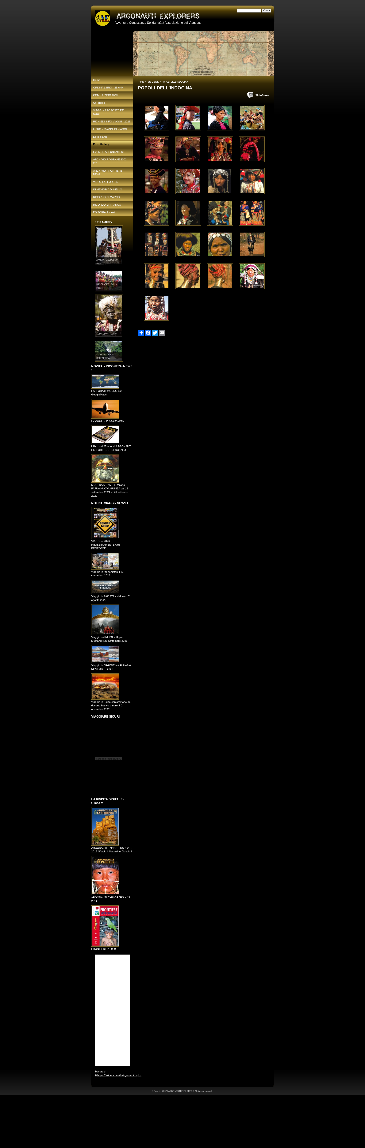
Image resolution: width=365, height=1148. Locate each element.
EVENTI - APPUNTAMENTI (109, 151)
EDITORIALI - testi (104, 212)
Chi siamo (99, 102)
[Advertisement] (114, 1121)
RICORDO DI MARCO (106, 197)
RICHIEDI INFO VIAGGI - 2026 (111, 121)
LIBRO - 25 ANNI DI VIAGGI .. (111, 129)
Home (141, 81)
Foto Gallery (153, 81)
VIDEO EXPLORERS (105, 181)
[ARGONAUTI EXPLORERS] (102, 18)
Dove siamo (100, 136)
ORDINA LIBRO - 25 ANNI (108, 87)
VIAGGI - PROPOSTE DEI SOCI (109, 112)
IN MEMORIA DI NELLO (107, 189)
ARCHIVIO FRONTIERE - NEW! (108, 172)
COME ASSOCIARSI (105, 95)
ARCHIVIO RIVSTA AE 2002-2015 (110, 161)
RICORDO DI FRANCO (107, 204)
